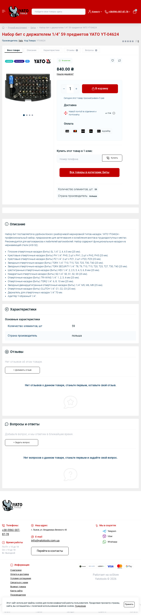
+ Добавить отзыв (22, 370)
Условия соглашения (20, 578)
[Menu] (4, 11)
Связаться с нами (19, 582)
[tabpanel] (28, 88)
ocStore (114, 574)
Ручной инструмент (17, 27)
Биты (33, 27)
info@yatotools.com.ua (45, 540)
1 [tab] (24, 115)
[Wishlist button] (112, 60)
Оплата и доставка (19, 574)
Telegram (112, 531)
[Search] (82, 11)
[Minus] (64, 88)
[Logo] (18, 11)
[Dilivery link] (113, 113)
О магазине (15, 570)
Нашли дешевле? (65, 74)
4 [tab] (32, 115)
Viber (110, 536)
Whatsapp (112, 542)
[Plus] (76, 88)
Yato (21, 40)
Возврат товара (18, 586)
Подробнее (80, 606)
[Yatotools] (23, 505)
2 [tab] (27, 115)
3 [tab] (29, 115)
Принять (129, 604)
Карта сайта (16, 591)
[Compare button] (119, 60)
